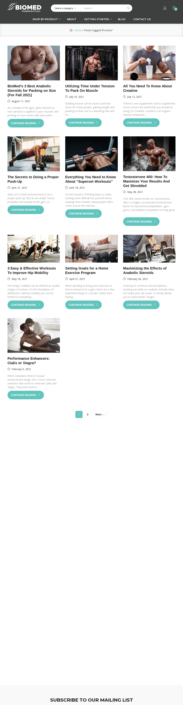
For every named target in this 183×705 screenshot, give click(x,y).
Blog (121, 19)
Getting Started (97, 19)
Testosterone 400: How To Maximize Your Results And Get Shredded (146, 181)
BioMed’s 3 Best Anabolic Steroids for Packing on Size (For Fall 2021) (32, 90)
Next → (100, 414)
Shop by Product (46, 19)
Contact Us (142, 19)
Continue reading (24, 123)
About (71, 19)
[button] (65, 8)
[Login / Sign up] (164, 8)
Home (78, 30)
